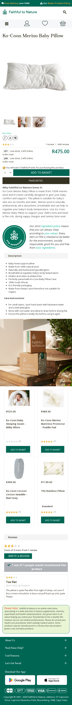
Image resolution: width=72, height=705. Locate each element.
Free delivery (11, 3)
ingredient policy (50, 226)
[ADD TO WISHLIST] (36, 180)
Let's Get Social (13, 663)
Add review (63, 144)
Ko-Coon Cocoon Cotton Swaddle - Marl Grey (16, 494)
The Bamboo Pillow (53, 490)
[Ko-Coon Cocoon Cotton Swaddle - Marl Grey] (18, 467)
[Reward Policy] (4, 167)
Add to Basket (18, 449)
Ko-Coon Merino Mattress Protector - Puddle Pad (53, 423)
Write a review (18, 556)
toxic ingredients (45, 247)
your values (50, 233)
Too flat (11, 582)
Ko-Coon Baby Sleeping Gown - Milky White (16, 423)
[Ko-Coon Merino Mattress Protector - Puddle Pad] (53, 397)
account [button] (27, 24)
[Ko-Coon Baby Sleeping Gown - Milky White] (18, 397)
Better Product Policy (59, 3)
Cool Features (12, 656)
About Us (10, 640)
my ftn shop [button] (45, 24)
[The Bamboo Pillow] (53, 467)
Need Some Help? (14, 648)
